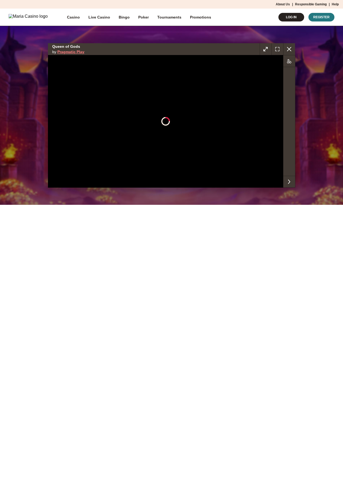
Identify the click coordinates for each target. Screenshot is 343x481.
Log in (291, 17)
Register (321, 17)
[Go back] (289, 49)
